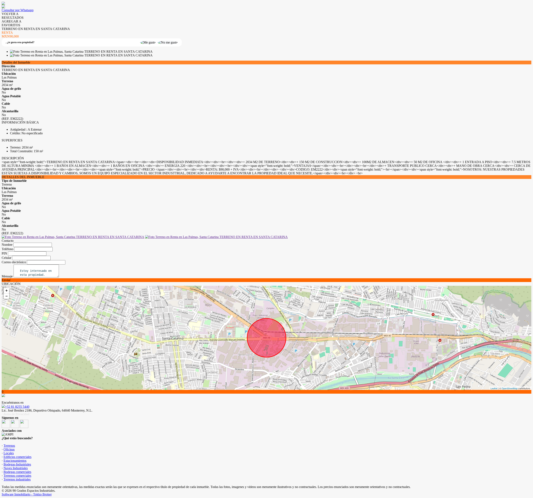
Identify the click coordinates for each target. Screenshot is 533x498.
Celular (6, 258)
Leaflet (494, 388)
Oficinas (9, 449)
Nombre (7, 244)
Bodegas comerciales (17, 472)
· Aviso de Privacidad (15, 414)
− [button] (6, 296)
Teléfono (7, 249)
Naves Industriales (16, 468)
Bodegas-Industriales (17, 464)
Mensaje (7, 276)
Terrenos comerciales (17, 475)
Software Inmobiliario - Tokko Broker (27, 494)
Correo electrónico (14, 262)
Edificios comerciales (17, 457)
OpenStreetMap (510, 388)
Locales (9, 453)
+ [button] (6, 290)
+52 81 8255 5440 (17, 406)
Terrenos (9, 445)
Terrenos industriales (17, 479)
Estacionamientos (15, 460)
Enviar (6, 280)
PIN (4, 253)
